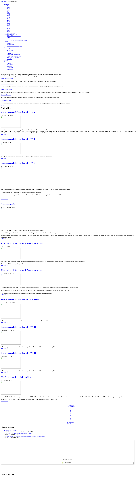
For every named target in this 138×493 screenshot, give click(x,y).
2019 (8, 15)
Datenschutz (10, 67)
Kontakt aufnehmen (6, 95)
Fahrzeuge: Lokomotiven (13, 54)
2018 (8, 17)
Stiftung (6, 60)
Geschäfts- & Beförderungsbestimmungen (17, 40)
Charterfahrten (10, 38)
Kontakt (6, 61)
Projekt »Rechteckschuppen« (14, 46)
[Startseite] (4, 1)
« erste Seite (71, 405)
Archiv (9, 37)
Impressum (10, 69)
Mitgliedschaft (10, 50)
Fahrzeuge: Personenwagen (14, 56)
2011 (8, 27)
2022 (8, 11)
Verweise (9, 59)
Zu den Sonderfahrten (6, 89)
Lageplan (9, 66)
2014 (8, 23)
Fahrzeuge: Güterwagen (13, 57)
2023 (8, 10)
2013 (8, 24)
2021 (8, 13)
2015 (8, 21)
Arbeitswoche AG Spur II (10, 430)
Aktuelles (6, 4)
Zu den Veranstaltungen (7, 78)
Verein (5, 47)
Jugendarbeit (10, 53)
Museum (6, 41)
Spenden (9, 51)
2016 (8, 20)
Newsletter (9, 64)
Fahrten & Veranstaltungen (10, 34)
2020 (8, 14)
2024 (8, 8)
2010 (8, 28)
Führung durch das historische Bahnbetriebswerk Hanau (18, 433)
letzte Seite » (70, 424)
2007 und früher (11, 33)
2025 (8, 7)
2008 (8, 31)
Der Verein (3, 105)
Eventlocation (10, 44)
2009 (8, 30)
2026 (8, 5)
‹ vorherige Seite (70, 406)
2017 (8, 18)
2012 (8, 26)
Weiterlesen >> (4, 134)
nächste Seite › (70, 422)
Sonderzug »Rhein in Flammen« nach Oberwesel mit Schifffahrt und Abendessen (24, 436)
